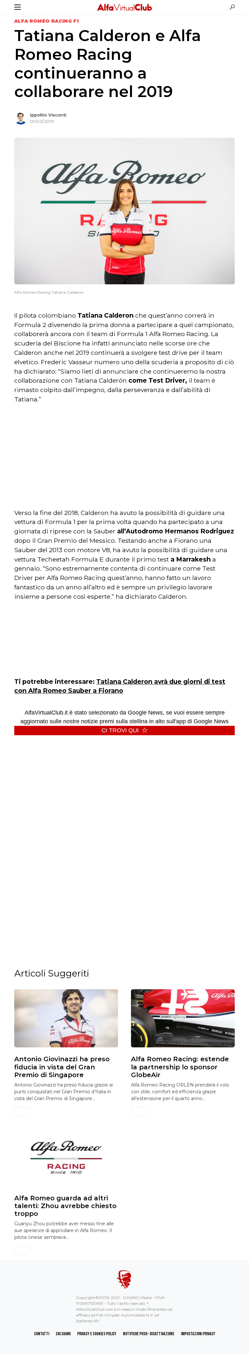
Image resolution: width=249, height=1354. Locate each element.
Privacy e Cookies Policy (96, 1334)
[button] (17, 7)
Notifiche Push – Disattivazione (148, 1334)
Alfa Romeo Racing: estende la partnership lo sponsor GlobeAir (180, 1067)
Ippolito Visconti (48, 114)
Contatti (41, 1334)
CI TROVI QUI (120, 730)
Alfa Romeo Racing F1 (46, 21)
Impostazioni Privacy (198, 1334)
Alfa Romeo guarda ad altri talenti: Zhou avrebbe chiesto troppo (65, 1206)
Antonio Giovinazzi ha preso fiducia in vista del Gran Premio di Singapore (62, 1067)
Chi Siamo (63, 1334)
